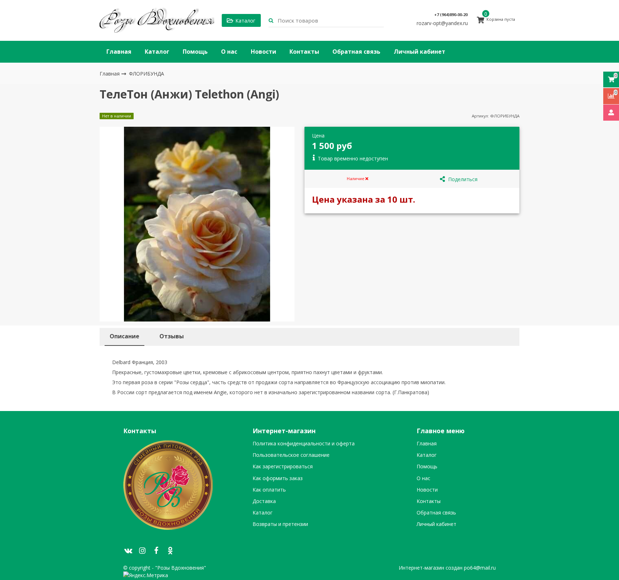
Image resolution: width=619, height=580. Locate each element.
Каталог (157, 51)
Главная (118, 51)
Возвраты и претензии (280, 524)
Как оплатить (269, 490)
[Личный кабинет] (611, 112)
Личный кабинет (419, 51)
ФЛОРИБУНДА (146, 73)
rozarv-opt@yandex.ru (442, 23)
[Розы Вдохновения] (157, 20)
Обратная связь (356, 51)
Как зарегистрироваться (283, 466)
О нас (229, 51)
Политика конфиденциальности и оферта (304, 443)
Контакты (304, 51)
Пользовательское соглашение (291, 455)
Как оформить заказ (278, 478)
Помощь (195, 51)
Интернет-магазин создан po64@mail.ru (447, 567)
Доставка (264, 501)
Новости (263, 51)
